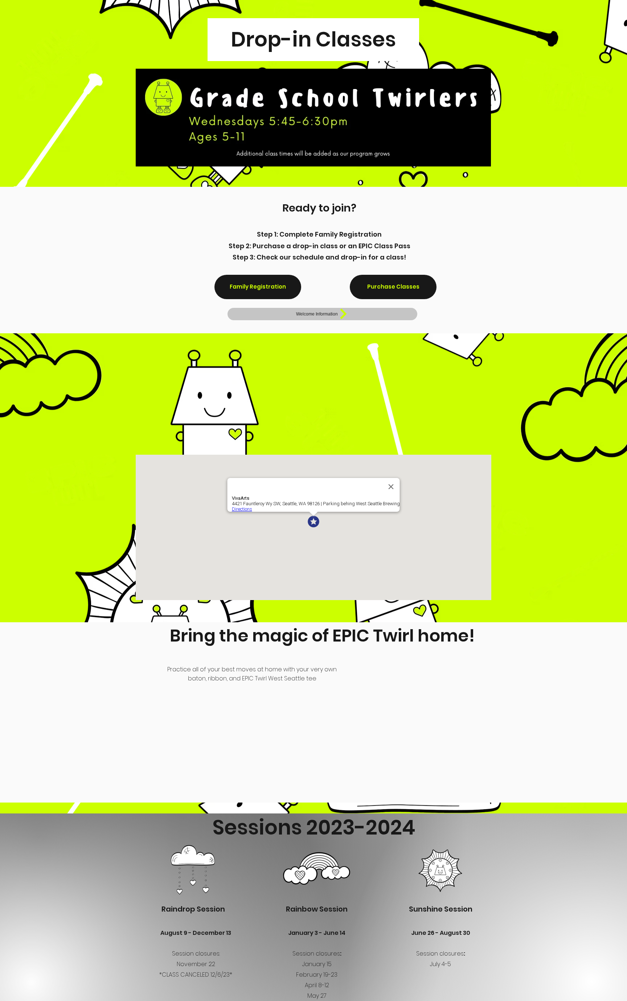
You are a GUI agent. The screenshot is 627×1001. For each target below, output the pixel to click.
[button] (257, 287)
